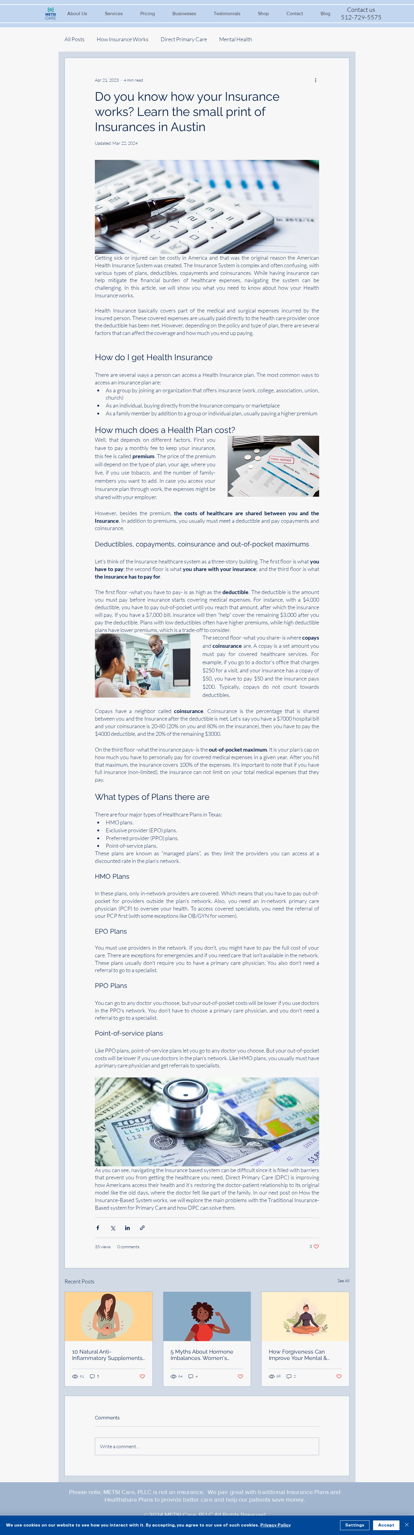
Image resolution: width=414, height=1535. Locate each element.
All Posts (75, 39)
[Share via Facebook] (98, 1228)
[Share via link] (142, 1228)
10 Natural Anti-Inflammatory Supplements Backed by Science (107, 1354)
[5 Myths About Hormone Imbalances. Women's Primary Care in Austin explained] (207, 1316)
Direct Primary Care (184, 39)
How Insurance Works (123, 39)
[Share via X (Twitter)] (112, 1228)
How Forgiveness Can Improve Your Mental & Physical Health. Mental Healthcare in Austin (298, 1354)
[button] (77, 13)
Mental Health (235, 39)
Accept (386, 1525)
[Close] (406, 1525)
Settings (354, 1525)
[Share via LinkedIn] (127, 1228)
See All (343, 1280)
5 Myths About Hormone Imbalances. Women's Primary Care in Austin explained (202, 1354)
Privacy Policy (275, 1525)
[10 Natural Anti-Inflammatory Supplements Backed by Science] (108, 1316)
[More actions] (315, 79)
